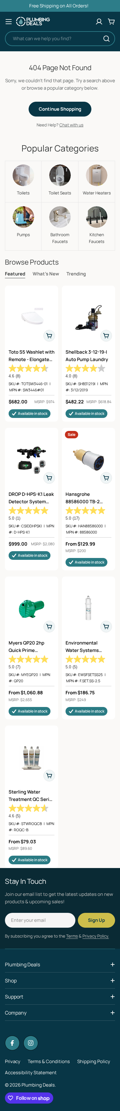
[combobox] (60, 38)
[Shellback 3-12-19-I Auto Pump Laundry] (88, 318)
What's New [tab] (46, 273)
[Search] (106, 38)
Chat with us (71, 125)
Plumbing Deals (38, 1085)
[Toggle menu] (8, 21)
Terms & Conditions (49, 1061)
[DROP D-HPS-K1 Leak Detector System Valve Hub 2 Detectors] (31, 460)
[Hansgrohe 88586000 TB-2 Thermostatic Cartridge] (88, 460)
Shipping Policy (93, 1061)
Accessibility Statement (31, 1072)
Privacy (12, 1061)
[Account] (99, 21)
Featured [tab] (15, 273)
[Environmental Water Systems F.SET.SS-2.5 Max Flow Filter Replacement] (88, 608)
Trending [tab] (76, 273)
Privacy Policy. (95, 936)
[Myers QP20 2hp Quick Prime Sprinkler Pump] (31, 608)
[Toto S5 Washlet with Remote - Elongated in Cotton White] (31, 318)
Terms (72, 936)
